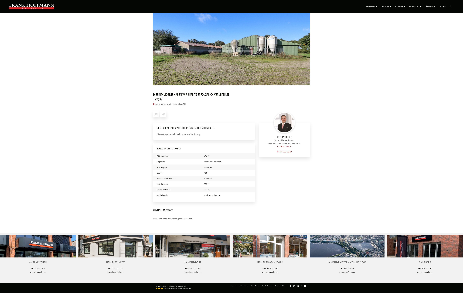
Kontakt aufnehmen (38, 272)
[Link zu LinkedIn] (298, 287)
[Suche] (451, 6)
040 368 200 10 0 (192, 268)
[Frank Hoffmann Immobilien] (31, 6)
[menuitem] (371, 6)
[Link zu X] (301, 287)
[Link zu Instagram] (294, 287)
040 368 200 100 (347, 268)
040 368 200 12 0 (115, 268)
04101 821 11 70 (425, 268)
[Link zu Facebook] (290, 287)
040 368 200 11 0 (269, 268)
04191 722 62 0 (38, 268)
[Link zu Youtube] (305, 287)
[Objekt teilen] (163, 114)
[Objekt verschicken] (156, 114)
